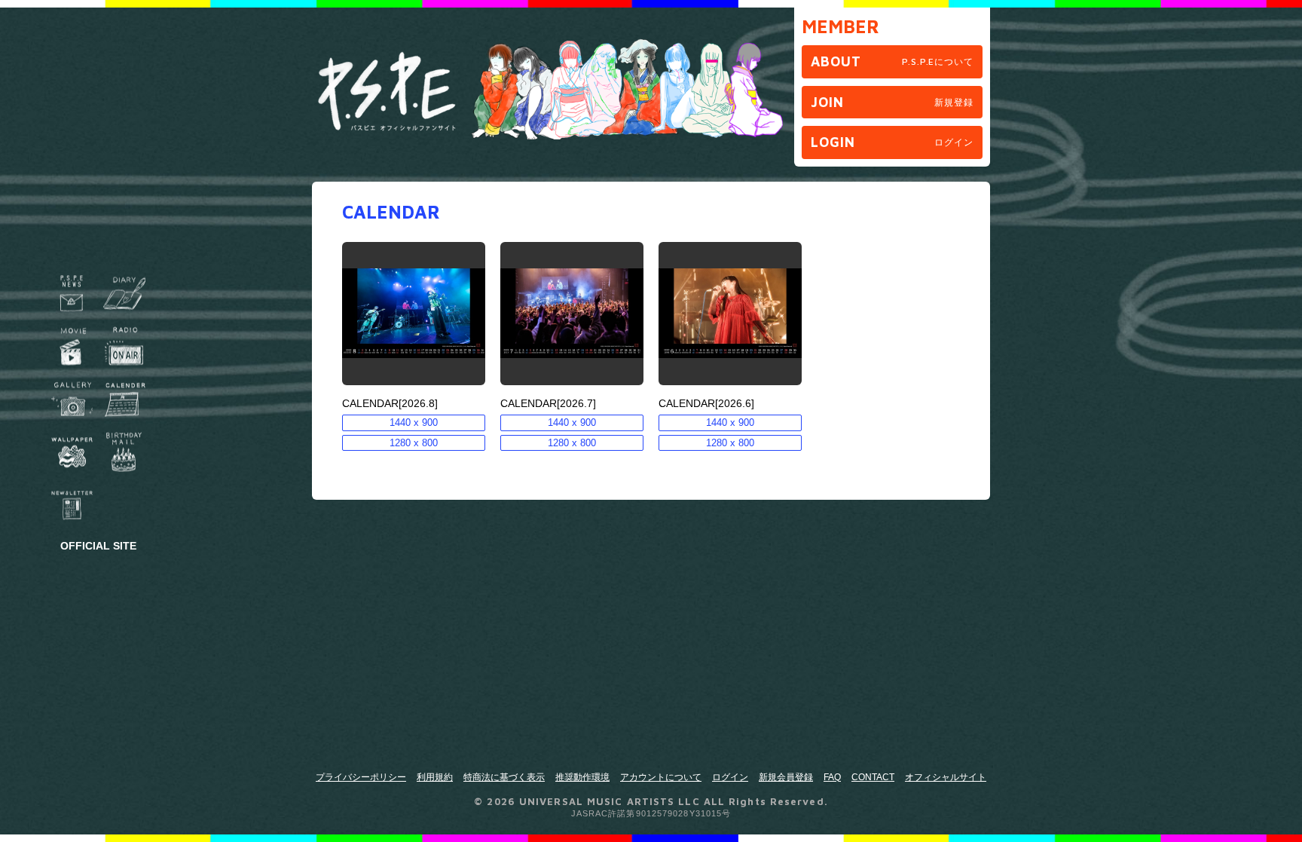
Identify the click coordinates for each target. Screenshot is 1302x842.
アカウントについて (660, 777)
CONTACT (872, 777)
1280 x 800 (414, 443)
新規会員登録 (786, 777)
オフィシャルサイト (945, 777)
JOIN (892, 102)
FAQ (832, 777)
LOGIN (892, 142)
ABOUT (892, 61)
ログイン (730, 777)
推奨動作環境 (582, 777)
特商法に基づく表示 (504, 777)
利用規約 (435, 777)
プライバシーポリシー (361, 777)
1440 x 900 (414, 422)
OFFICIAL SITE (98, 545)
